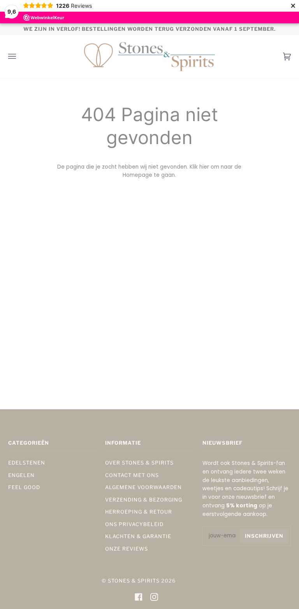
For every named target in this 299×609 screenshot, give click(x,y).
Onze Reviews (126, 549)
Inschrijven (264, 536)
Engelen (21, 475)
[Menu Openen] (20, 56)
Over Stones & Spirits (139, 463)
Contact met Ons (132, 475)
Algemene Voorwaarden (143, 487)
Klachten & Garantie (138, 536)
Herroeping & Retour (138, 512)
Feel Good (24, 487)
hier (204, 167)
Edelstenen (26, 463)
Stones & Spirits (134, 581)
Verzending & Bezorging (143, 500)
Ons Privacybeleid (134, 524)
